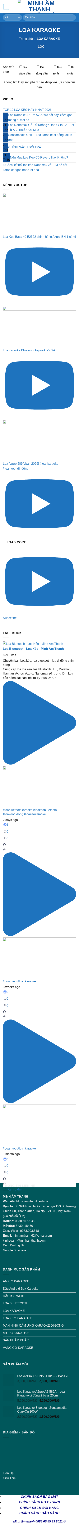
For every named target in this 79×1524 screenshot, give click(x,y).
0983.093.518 (29, 1230)
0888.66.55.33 (25, 1221)
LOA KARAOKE (14, 1310)
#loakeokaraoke (35, 814)
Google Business (14, 1250)
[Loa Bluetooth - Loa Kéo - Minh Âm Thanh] (33, 643)
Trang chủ (26, 38)
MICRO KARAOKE (16, 1333)
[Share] (4, 850)
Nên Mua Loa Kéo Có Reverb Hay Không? (39, 157)
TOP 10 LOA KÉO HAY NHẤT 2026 (27, 109)
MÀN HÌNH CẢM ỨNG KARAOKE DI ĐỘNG (33, 1325)
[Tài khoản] (68, 6)
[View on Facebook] (4, 845)
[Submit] (72, 17)
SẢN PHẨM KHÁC (16, 1340)
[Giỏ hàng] (74, 6)
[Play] (39, 763)
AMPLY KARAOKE (16, 1281)
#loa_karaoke (26, 981)
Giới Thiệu (10, 1478)
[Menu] (6, 7)
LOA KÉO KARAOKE (17, 1318)
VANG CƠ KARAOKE (18, 1347)
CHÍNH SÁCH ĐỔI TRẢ (24, 147)
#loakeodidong (13, 814)
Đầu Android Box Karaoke (20, 1288)
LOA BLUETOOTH (16, 1303)
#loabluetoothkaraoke (17, 810)
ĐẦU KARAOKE (14, 1296)
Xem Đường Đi (13, 1245)
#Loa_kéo (9, 981)
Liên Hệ (8, 1473)
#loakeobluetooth (45, 810)
